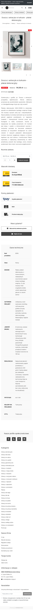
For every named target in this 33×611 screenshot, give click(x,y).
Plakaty (13, 23)
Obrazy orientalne (6, 514)
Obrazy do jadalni (6, 500)
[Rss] (14, 439)
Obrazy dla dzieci (5, 454)
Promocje (3, 528)
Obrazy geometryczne (7, 462)
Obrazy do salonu (6, 457)
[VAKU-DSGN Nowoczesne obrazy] (9, 7)
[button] (30, 8)
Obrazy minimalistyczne (7, 465)
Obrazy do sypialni (6, 460)
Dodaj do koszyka (23, 160)
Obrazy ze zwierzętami (7, 525)
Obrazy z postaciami (6, 487)
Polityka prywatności (6, 548)
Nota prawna (4, 545)
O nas (2, 537)
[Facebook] (8, 439)
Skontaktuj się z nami (7, 550)
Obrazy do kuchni (6, 503)
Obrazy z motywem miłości (8, 476)
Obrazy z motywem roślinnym (9, 479)
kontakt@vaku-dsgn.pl (8, 579)
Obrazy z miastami (6, 473)
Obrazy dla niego (5, 492)
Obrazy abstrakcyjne (7, 12)
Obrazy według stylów (7, 522)
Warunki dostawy (5, 540)
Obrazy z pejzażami (6, 484)
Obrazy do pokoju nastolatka (9, 509)
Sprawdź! (29, 2)
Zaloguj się (4, 560)
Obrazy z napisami (6, 481)
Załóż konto (4, 562)
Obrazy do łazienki (6, 511)
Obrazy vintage (5, 519)
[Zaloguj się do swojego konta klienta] (25, 8)
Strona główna (5, 23)
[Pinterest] (19, 439)
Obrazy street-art (6, 517)
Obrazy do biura (5, 498)
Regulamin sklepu (6, 542)
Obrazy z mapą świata (7, 471)
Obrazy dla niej (5, 495)
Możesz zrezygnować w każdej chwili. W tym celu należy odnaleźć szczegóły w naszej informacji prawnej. (16, 600)
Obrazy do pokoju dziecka (8, 506)
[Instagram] (24, 439)
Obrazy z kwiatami (19, 12)
